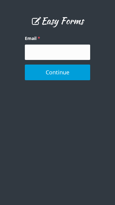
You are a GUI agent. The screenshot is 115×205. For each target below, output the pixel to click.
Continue (57, 72)
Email (30, 38)
